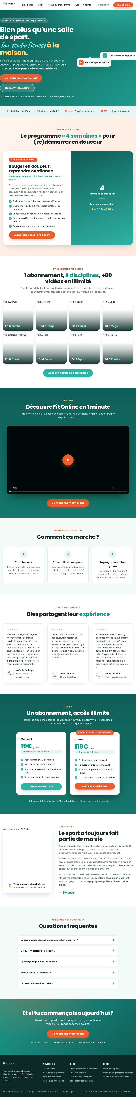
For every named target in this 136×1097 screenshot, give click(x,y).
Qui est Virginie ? (78, 1072)
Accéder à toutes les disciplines (68, 372)
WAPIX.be (128, 1091)
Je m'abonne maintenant (21, 78)
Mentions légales (111, 1068)
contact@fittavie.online (81, 1081)
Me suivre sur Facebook (81, 1076)
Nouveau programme (59, 4)
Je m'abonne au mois (41, 786)
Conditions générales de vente (118, 1072)
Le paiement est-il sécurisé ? (67, 983)
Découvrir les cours (17, 88)
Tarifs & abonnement (53, 1081)
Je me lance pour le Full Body (32, 235)
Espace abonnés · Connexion (84, 1068)
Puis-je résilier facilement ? (67, 972)
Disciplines (27, 4)
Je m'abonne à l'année (94, 786)
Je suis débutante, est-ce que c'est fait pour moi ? (67, 940)
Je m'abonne (123, 5)
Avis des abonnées (52, 1076)
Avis (77, 4)
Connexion (103, 4)
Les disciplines (50, 1068)
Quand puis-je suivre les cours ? (67, 961)
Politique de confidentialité (116, 1076)
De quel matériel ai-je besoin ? (67, 951)
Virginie (87, 4)
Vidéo (41, 4)
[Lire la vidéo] (68, 460)
